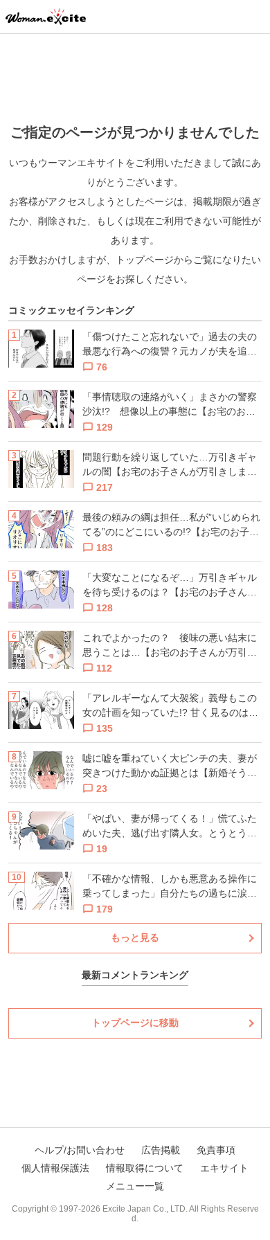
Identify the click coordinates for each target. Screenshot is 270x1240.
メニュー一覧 (135, 1186)
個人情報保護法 (55, 1168)
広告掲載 (160, 1150)
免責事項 (216, 1150)
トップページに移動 (135, 1022)
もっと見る (135, 937)
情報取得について (144, 1168)
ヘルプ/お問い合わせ (80, 1150)
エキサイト (224, 1168)
